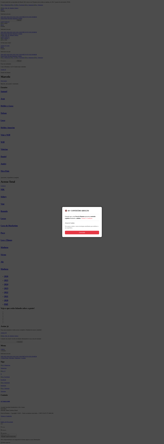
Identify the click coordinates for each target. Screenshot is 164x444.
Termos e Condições (86, 218)
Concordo (82, 232)
